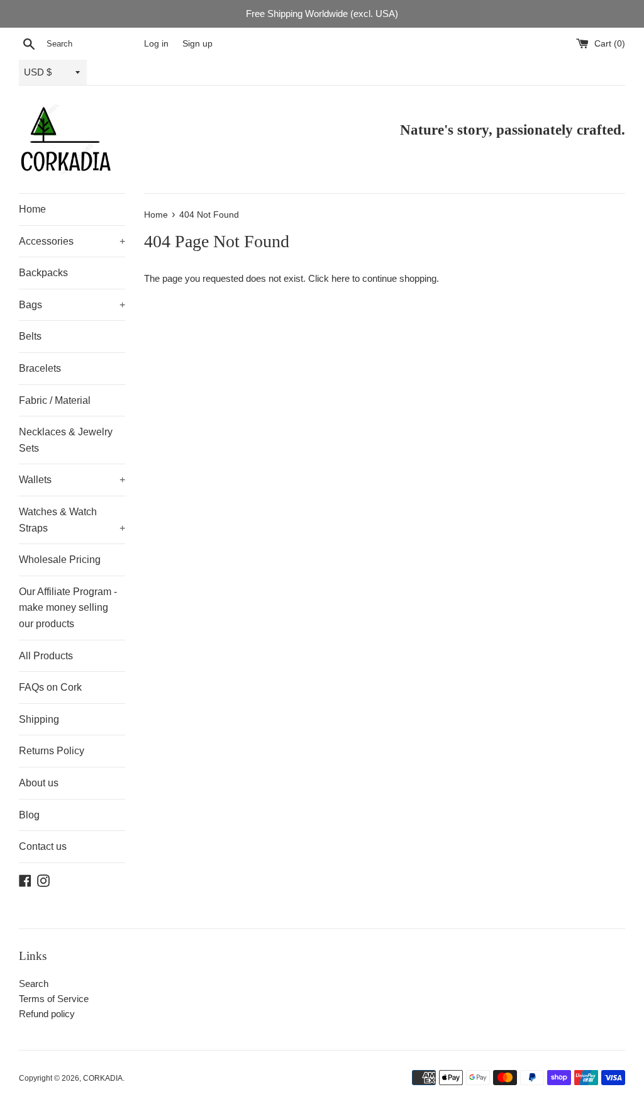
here (340, 278)
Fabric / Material (55, 400)
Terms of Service (54, 998)
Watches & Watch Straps (72, 519)
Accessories (72, 241)
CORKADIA (103, 1078)
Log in (156, 43)
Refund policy (47, 1013)
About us (38, 783)
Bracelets (40, 368)
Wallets (72, 479)
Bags (72, 304)
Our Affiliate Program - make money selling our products (68, 607)
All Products (46, 655)
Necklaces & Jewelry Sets (66, 440)
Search (33, 983)
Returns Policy (51, 750)
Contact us (43, 846)
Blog (29, 815)
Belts (30, 336)
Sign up (197, 43)
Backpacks (43, 272)
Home (32, 209)
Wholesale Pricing (60, 559)
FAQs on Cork (50, 687)
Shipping (39, 719)
